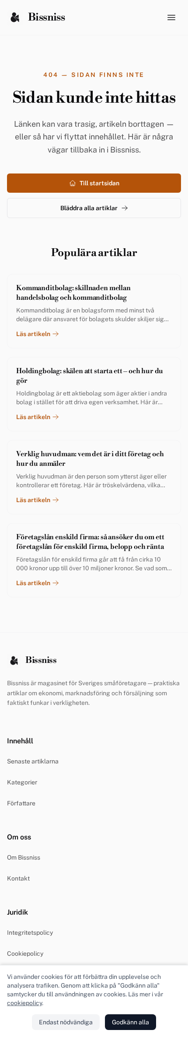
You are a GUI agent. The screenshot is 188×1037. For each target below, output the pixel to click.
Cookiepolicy (25, 953)
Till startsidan (99, 183)
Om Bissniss (23, 857)
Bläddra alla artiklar (89, 208)
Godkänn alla (130, 1022)
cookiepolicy (24, 1002)
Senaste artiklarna (33, 761)
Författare (21, 803)
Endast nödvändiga (66, 1022)
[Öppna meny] (171, 17)
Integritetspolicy (30, 932)
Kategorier (22, 782)
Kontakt (18, 878)
